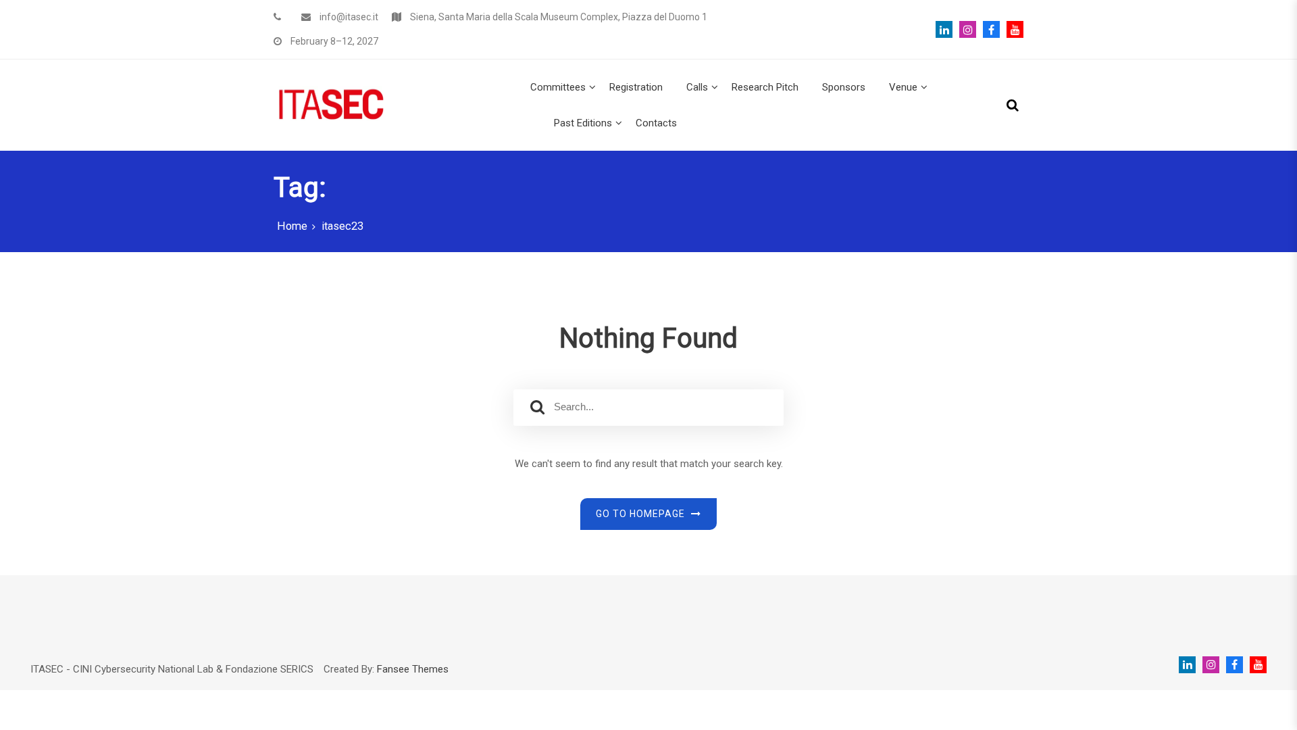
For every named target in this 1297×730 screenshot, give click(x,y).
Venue (903, 87)
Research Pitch (765, 87)
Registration (636, 87)
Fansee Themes (413, 669)
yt (1011, 29)
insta (964, 29)
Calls (697, 87)
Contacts (656, 123)
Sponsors (843, 87)
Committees (558, 87)
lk (944, 29)
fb (988, 29)
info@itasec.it (349, 16)
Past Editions (583, 123)
